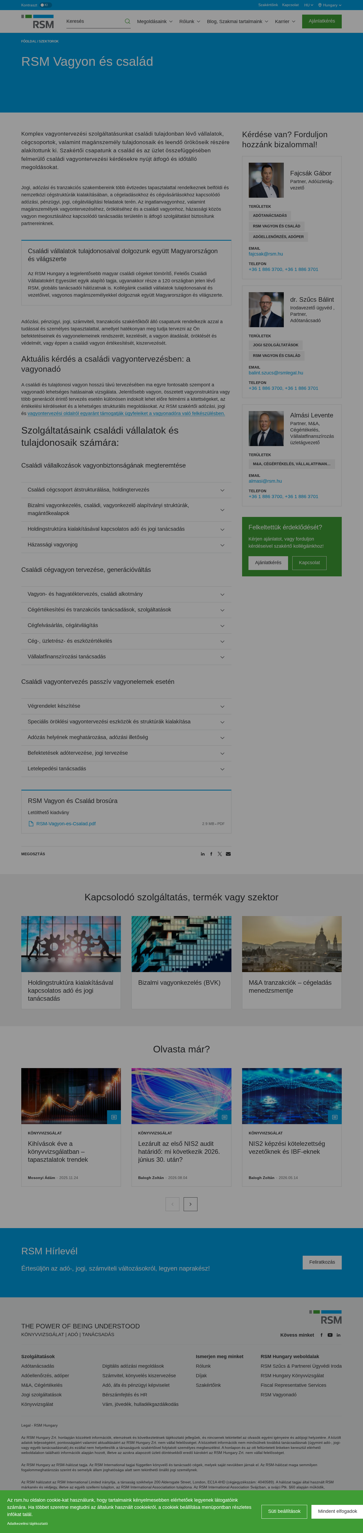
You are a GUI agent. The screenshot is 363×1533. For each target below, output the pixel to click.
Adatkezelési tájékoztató (27, 1523)
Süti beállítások (284, 1511)
